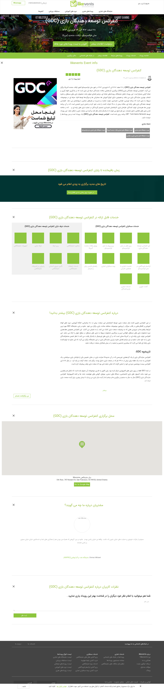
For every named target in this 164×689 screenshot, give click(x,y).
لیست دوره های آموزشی (63, 667)
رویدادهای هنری (87, 11)
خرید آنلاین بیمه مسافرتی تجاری (86, 670)
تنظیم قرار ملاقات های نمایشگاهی (112, 663)
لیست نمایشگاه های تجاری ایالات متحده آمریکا (119, 130)
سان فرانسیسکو (89, 35)
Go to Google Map (82, 484)
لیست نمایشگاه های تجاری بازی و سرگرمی (138, 136)
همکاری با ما (146, 660)
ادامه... (23, 686)
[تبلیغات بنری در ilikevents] (35, 116)
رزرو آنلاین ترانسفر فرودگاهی (88, 667)
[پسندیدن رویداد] (31, 73)
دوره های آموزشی (71, 11)
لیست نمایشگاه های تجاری (142, 130)
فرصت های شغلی (132, 682)
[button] (82, 444)
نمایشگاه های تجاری (105, 11)
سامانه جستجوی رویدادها (115, 660)
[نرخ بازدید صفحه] (40, 73)
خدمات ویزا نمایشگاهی (90, 663)
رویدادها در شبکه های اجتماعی (113, 657)
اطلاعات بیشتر (102, 55)
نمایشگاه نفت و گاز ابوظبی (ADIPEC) (76, 557)
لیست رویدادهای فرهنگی (62, 663)
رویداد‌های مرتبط (116, 55)
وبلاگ (148, 670)
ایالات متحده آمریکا (71, 35)
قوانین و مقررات (145, 682)
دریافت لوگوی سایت (143, 663)
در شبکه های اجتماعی (87, 55)
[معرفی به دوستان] (26, 73)
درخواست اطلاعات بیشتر (101, 43)
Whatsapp (17, 3)
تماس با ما (108, 682)
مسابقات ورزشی (54, 11)
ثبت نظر (24, 615)
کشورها (40, 11)
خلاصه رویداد (144, 55)
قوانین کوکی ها (61, 686)
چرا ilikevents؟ (145, 657)
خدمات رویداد (131, 55)
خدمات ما (31, 643)
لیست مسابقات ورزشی (63, 660)
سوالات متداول (145, 667)
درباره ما (18, 643)
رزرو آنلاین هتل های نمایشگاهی (87, 657)
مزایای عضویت (119, 682)
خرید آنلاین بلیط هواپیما (89, 660)
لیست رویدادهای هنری (63, 670)
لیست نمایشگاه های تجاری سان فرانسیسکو (93, 130)
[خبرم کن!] (36, 73)
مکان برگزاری (71, 55)
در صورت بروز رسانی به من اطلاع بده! (81, 192)
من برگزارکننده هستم (22, 396)
